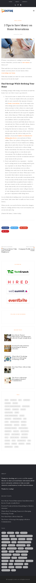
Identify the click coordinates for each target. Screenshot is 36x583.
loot (6, 421)
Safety (7, 434)
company (26, 400)
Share (6, 227)
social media (15, 437)
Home (10, 1)
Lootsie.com (21, 478)
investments (17, 418)
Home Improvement (11, 415)
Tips (29, 440)
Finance (7, 409)
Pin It (6, 231)
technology (21, 440)
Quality (16, 431)
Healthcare (8, 412)
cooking (7, 403)
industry (8, 418)
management (15, 421)
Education (26, 406)
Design (15, 403)
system (7, 440)
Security (24, 434)
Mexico (16, 425)
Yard (16, 446)
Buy (20, 400)
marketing (8, 425)
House (22, 415)
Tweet (15, 227)
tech (13, 440)
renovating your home (8, 73)
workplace (8, 446)
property (8, 431)
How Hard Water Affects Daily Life (12, 516)
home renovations (13, 103)
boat (6, 400)
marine (23, 421)
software (24, 437)
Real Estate (18, 20)
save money (26, 62)
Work (28, 443)
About (17, 1)
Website (21, 443)
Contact (24, 1)
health (23, 409)
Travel (7, 443)
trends (14, 443)
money (24, 425)
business (13, 400)
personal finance (10, 428)
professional (23, 428)
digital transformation (12, 406)
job (25, 418)
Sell (6, 437)
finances (15, 409)
